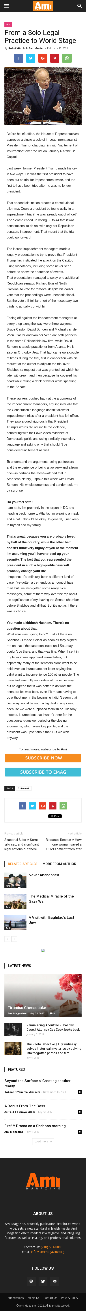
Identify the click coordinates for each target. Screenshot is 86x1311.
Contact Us (50, 1298)
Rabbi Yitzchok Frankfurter (26, 48)
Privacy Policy (69, 1298)
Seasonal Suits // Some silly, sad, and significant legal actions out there (21, 844)
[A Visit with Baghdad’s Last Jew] (15, 922)
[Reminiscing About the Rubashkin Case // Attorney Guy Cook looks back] (13, 1029)
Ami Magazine (16, 1013)
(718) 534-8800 (51, 1247)
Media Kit (33, 1298)
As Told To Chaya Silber (19, 1111)
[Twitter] (43, 1281)
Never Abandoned (44, 875)
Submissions (16, 1298)
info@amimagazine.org (47, 1251)
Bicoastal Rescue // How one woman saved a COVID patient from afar (64, 844)
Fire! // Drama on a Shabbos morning (35, 1126)
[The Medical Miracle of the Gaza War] (15, 901)
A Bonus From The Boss (24, 1106)
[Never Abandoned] (15, 880)
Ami (8, 24)
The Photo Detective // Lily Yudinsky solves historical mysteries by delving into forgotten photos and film (53, 1048)
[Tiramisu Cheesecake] (43, 995)
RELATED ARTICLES (22, 864)
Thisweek (24, 788)
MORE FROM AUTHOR (59, 864)
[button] (80, 6)
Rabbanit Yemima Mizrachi (22, 1092)
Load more (42, 1141)
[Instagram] (31, 1281)
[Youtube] (54, 1281)
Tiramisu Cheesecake (26, 1007)
